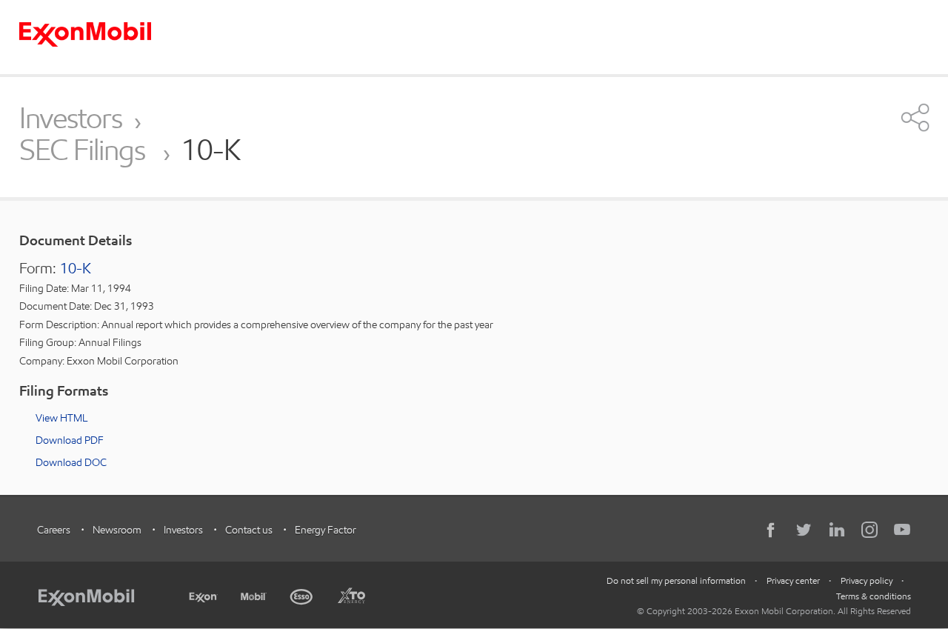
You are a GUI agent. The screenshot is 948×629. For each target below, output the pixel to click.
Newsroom (117, 529)
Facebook (772, 530)
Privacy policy (866, 580)
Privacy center (793, 580)
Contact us (249, 529)
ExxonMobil (94, 595)
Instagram (869, 530)
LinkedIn (837, 530)
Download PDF (70, 440)
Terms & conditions (873, 596)
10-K (75, 268)
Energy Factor (325, 529)
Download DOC (71, 462)
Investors (70, 118)
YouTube (902, 530)
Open (915, 117)
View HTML (61, 418)
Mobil (253, 595)
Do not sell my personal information (676, 580)
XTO (351, 595)
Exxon (203, 594)
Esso (302, 595)
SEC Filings (85, 150)
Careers (53, 529)
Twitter (804, 530)
